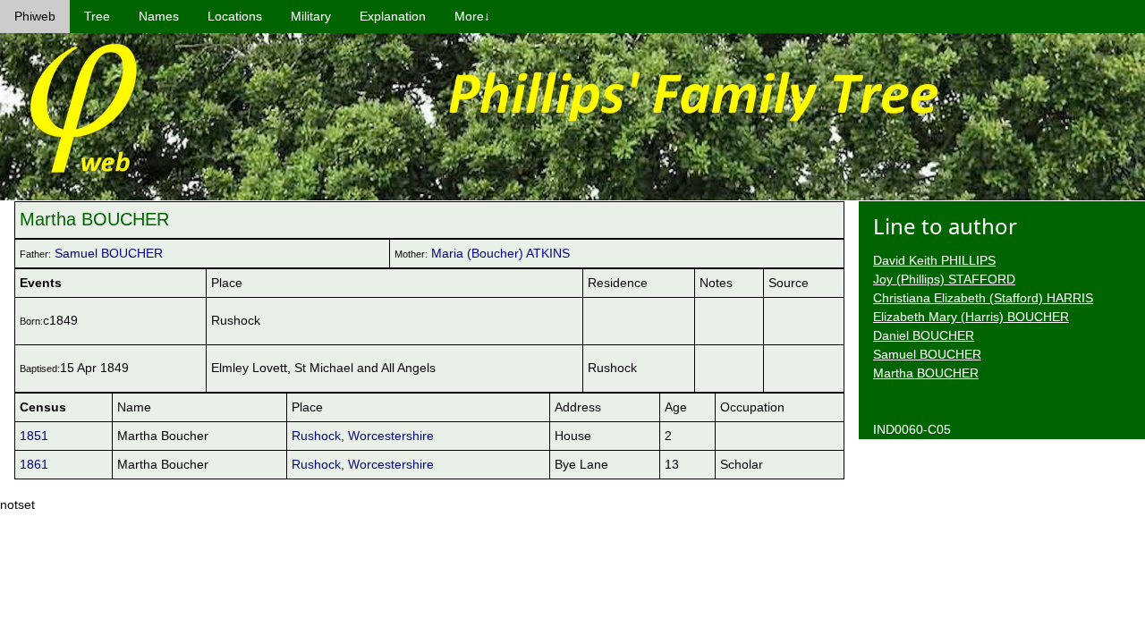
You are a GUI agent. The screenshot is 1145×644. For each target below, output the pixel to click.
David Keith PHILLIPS (934, 260)
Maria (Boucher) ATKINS (500, 253)
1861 (34, 464)
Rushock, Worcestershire (363, 435)
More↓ (472, 16)
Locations (235, 16)
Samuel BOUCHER (109, 253)
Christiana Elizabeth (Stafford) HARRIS (983, 298)
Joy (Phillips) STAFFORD (944, 279)
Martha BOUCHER (926, 373)
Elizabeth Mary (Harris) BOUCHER (971, 316)
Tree (97, 16)
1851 (34, 435)
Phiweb (34, 16)
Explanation (393, 16)
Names (159, 16)
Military (311, 16)
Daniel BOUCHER (923, 335)
